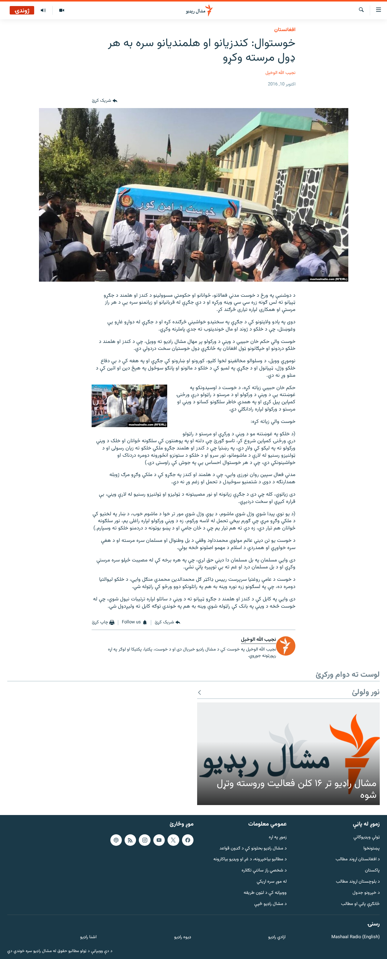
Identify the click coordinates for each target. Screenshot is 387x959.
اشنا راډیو (88, 937)
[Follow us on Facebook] (188, 840)
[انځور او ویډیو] (61, 10)
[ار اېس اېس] (130, 840)
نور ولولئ (366, 692)
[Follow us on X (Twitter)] (173, 840)
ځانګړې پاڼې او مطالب (360, 904)
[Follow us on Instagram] (144, 840)
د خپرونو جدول (366, 893)
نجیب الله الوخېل (280, 72)
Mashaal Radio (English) (355, 937)
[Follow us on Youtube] (159, 840)
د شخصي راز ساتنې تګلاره (264, 871)
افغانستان (284, 30)
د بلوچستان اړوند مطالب (358, 882)
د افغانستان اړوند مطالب (358, 859)
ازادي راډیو (276, 937)
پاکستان (372, 871)
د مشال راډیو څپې (270, 904)
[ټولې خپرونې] (43, 10)
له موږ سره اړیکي (272, 882)
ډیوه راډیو (182, 937)
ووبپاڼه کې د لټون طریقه (265, 893)
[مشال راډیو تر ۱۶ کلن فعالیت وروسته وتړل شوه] (288, 753)
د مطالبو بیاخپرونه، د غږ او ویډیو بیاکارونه (250, 859)
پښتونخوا (371, 848)
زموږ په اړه (278, 837)
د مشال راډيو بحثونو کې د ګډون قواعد (253, 848)
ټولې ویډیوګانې (366, 837)
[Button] (104, 100)
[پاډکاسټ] (116, 840)
